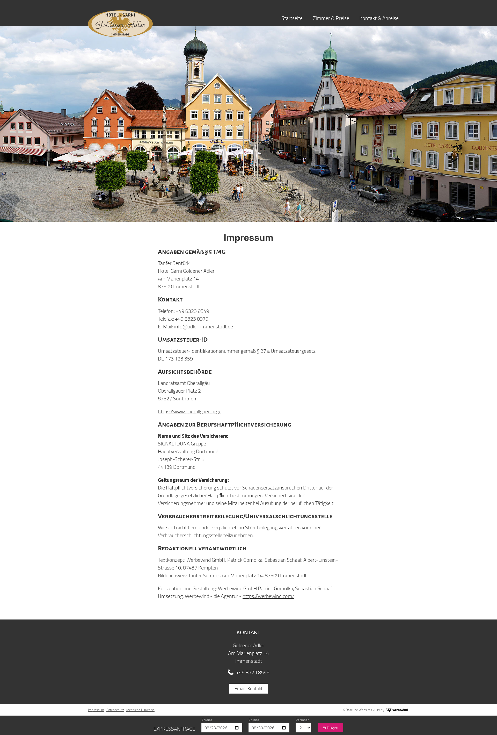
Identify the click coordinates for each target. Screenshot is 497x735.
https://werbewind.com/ (268, 596)
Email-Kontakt (248, 688)
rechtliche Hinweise (140, 710)
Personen (302, 720)
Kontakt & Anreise (379, 18)
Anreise (206, 720)
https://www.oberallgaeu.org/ (189, 411)
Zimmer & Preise (331, 18)
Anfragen (330, 727)
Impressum (96, 710)
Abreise (253, 720)
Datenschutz (115, 710)
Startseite (292, 18)
